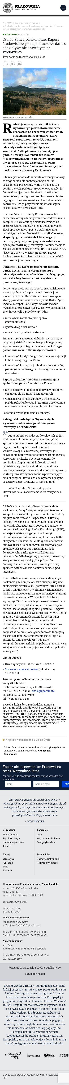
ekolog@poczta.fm (43, 691)
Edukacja (7, 870)
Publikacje (8, 863)
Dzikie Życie (8, 859)
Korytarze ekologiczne (48, 838)
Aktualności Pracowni (30, 23)
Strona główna (10, 834)
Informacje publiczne (13, 842)
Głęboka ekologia (11, 838)
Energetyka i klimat (46, 842)
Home (15, 23)
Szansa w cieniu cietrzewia (21, 669)
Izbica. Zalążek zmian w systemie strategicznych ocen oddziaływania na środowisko (34, 750)
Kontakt (6, 846)
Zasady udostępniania (48, 859)
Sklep (5, 866)
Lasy (39, 834)
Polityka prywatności (47, 863)
